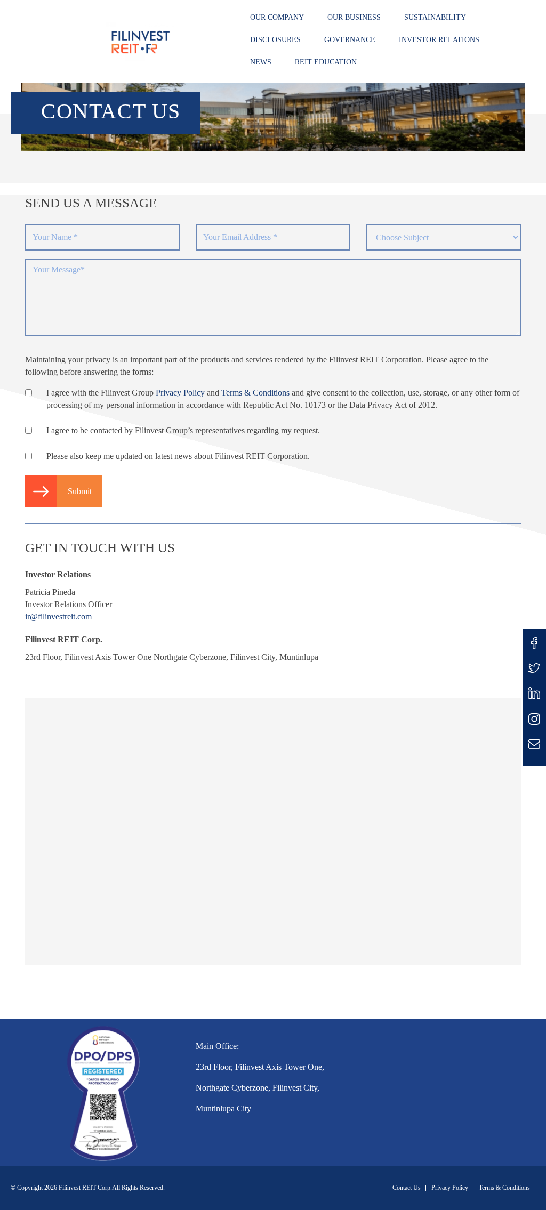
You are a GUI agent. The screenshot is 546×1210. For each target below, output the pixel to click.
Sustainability (435, 17)
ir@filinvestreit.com (58, 616)
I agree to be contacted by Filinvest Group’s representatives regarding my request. (183, 430)
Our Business (354, 17)
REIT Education (326, 62)
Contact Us (406, 1187)
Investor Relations (439, 40)
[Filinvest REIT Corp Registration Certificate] (102, 1091)
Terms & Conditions (255, 392)
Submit (80, 491)
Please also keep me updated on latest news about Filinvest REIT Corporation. (178, 456)
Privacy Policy (180, 392)
